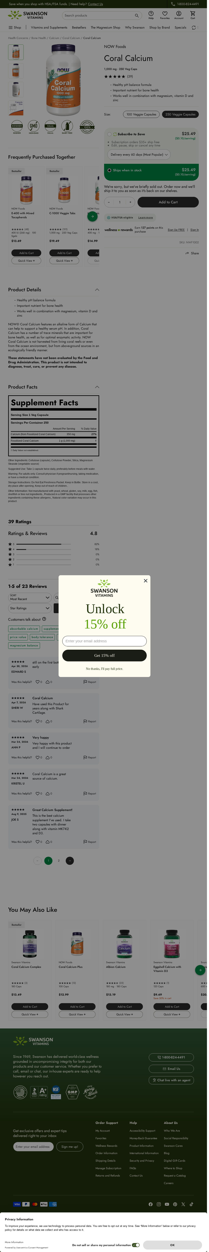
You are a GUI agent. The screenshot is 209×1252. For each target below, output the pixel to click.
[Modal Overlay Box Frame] (104, 626)
